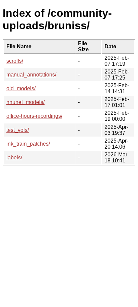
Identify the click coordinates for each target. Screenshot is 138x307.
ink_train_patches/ (28, 144)
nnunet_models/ (25, 102)
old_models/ (21, 88)
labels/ (14, 157)
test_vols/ (17, 130)
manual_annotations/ (31, 75)
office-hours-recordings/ (34, 116)
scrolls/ (14, 61)
